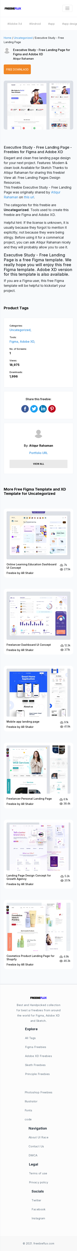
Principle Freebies (37, 1074)
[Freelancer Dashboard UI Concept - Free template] (38, 622)
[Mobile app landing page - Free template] (38, 699)
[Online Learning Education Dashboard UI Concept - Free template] (38, 543)
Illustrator (31, 1101)
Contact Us (36, 1146)
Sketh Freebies (35, 1065)
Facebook (38, 1209)
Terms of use (38, 1173)
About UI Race (39, 1137)
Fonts (28, 1110)
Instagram (38, 1218)
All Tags (30, 1038)
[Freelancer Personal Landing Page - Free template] (38, 775)
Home (7, 37)
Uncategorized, (20, 330)
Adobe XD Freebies (38, 1056)
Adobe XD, (27, 341)
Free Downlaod (17, 69)
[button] (10, 108)
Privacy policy (38, 1182)
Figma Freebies (35, 1047)
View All (38, 463)
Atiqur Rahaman (23, 58)
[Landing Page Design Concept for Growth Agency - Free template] (38, 854)
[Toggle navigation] (67, 8)
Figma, (15, 341)
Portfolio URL (38, 453)
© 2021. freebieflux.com (38, 1243)
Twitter (36, 1200)
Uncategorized (23, 37)
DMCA (33, 1155)
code (28, 1119)
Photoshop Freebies (39, 1092)
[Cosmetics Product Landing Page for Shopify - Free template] (38, 934)
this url (29, 197)
